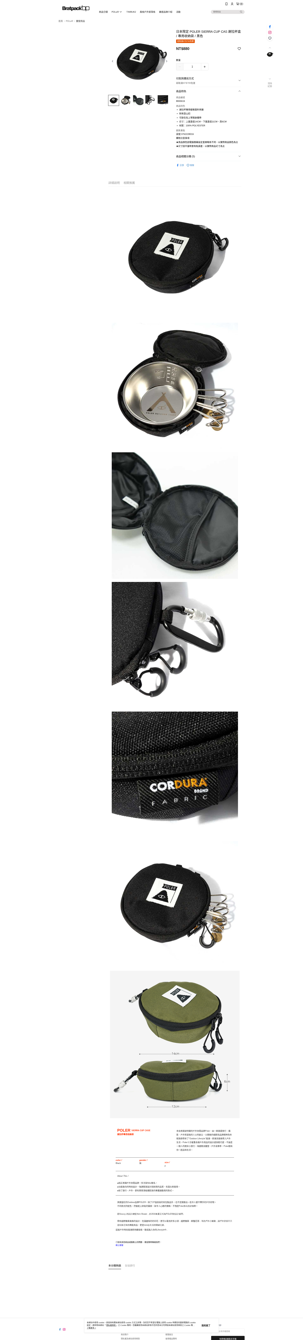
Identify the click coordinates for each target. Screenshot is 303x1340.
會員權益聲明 (171, 1339)
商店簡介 (124, 1335)
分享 (182, 165)
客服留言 (169, 1335)
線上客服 (119, 1245)
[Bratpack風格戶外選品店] (75, 8)
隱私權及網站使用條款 (130, 1339)
